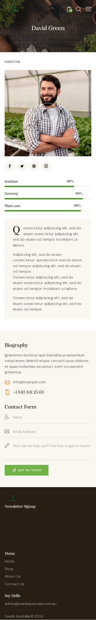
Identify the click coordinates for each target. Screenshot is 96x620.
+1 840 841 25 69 (28, 392)
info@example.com (29, 382)
